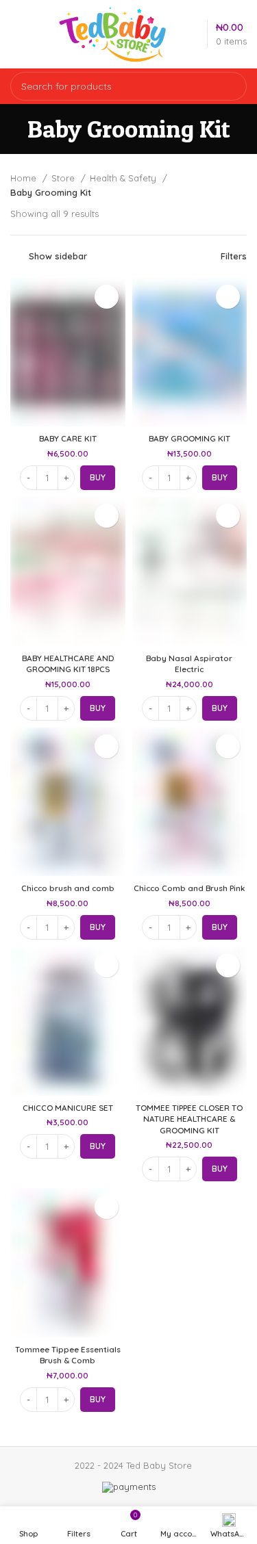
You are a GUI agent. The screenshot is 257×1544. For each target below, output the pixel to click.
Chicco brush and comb (67, 888)
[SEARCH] (228, 86)
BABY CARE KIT (68, 438)
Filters (234, 255)
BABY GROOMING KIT (189, 438)
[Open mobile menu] (19, 34)
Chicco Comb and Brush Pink (189, 888)
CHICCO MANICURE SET (68, 1108)
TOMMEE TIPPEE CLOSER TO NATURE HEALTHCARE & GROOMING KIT (189, 1119)
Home (24, 177)
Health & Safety (124, 177)
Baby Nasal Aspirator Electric (189, 663)
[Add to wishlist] (107, 297)
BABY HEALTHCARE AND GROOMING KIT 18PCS (68, 663)
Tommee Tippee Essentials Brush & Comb (68, 1354)
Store (64, 177)
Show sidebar (58, 255)
